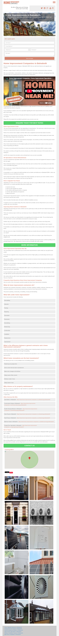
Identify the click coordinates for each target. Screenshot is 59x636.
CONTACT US (29, 445)
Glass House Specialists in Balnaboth (12, 631)
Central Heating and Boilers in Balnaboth (13, 630)
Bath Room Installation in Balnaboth (12, 634)
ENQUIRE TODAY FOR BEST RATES (29, 123)
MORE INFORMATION (29, 245)
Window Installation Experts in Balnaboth (13, 633)
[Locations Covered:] (4, 2)
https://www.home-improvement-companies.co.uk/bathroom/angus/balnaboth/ (36, 421)
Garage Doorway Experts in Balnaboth (13, 628)
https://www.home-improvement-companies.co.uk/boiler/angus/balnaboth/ (33, 399)
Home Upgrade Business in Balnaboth (13, 627)
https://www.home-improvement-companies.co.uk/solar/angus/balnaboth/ (33, 414)
